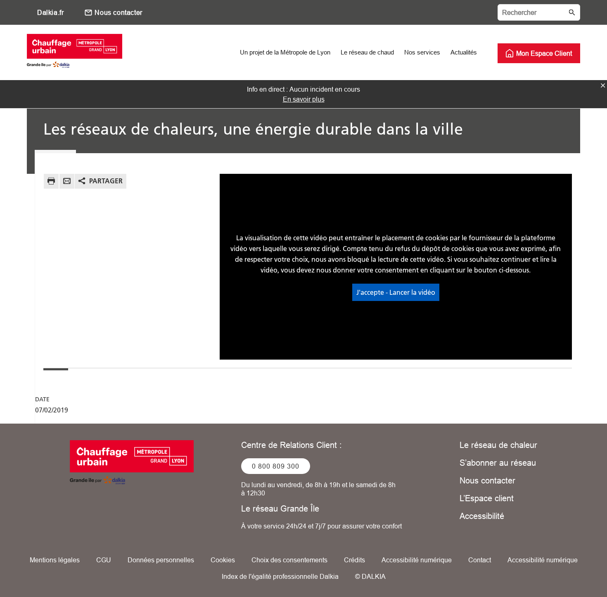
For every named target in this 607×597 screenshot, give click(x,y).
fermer (603, 85)
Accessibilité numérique (417, 560)
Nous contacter (118, 12)
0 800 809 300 (275, 466)
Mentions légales (55, 560)
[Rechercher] (539, 12)
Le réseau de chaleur (498, 445)
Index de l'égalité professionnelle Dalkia (280, 576)
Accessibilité (482, 516)
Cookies (223, 560)
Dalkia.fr (50, 12)
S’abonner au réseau (498, 462)
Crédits (354, 560)
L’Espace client (487, 498)
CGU (103, 560)
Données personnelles (161, 560)
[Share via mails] (67, 182)
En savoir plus (304, 99)
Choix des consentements (289, 560)
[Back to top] (573, 567)
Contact (479, 560)
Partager (106, 181)
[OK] (572, 12)
